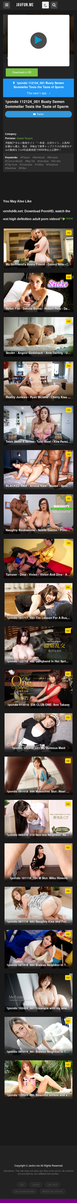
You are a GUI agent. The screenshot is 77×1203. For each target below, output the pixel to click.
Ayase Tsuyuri (24, 138)
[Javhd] (25, 5)
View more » (67, 218)
